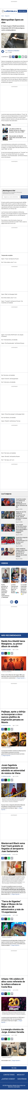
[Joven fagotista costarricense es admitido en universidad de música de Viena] (13, 790)
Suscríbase (22, 1079)
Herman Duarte (6, 1035)
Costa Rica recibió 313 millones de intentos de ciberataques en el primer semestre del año (21, 503)
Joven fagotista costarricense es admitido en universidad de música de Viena (13, 769)
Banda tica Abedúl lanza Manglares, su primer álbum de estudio (13, 644)
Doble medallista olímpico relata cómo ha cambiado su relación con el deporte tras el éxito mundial (21, 552)
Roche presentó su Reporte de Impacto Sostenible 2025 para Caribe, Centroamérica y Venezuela (5, 591)
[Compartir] (26, 57)
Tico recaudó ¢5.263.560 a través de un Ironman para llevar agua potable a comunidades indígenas (21, 528)
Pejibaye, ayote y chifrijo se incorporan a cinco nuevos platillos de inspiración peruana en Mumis (13, 717)
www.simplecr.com (6, 1060)
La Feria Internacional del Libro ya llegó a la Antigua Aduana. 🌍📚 (15, 588)
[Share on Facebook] (13, 57)
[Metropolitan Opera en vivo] (14, 40)
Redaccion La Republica (13, 50)
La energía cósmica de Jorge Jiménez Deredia (12, 1030)
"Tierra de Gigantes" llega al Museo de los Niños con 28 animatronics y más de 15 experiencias (12, 906)
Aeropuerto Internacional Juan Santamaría (14, 889)
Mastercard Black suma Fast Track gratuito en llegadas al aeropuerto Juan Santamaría (13, 847)
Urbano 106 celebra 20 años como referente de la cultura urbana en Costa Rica (13, 983)
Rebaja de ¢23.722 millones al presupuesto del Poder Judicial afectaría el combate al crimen (21, 515)
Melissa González (7, 649)
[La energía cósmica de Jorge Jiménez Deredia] (13, 1049)
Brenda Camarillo (6, 854)
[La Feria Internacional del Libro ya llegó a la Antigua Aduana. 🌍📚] (15, 575)
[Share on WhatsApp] (19, 57)
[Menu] (3, 11)
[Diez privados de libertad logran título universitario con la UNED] (5, 137)
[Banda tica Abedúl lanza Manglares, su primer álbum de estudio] (13, 663)
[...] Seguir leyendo (20, 678)
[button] (22, 11)
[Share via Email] (22, 57)
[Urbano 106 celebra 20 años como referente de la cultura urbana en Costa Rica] (13, 1004)
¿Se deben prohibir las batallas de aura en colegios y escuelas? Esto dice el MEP (17, 130)
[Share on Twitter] (16, 57)
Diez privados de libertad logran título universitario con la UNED (17, 137)
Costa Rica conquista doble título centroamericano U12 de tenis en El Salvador (21, 540)
